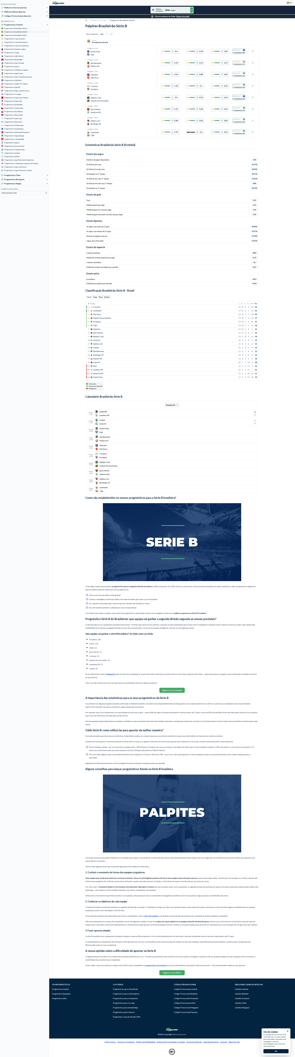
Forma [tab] (106, 297)
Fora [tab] (100, 297)
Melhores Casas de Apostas (249, 984)
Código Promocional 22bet (184, 1003)
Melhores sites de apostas (15, 7)
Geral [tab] (89, 297)
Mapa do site (234, 1042)
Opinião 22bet (240, 1003)
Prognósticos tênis (59, 998)
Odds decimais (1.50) (8, 193)
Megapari (111, 674)
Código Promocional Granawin (186, 998)
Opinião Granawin (242, 998)
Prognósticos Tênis (12, 175)
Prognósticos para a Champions (125, 998)
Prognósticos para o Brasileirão (125, 989)
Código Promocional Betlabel (185, 994)
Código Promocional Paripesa (186, 1012)
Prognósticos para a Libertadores (126, 994)
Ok (276, 1051)
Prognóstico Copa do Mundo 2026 (126, 1017)
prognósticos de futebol (155, 965)
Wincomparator (179, 1034)
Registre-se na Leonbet (172, 690)
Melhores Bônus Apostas (15, 12)
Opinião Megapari (242, 1007)
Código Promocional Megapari (186, 1007)
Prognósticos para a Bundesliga (125, 1007)
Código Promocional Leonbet (185, 989)
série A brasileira (151, 916)
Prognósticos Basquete (14, 179)
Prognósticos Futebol (13, 25)
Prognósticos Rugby (12, 183)
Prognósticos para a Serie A (124, 1012)
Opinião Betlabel (241, 994)
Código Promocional (185, 984)
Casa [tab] (95, 297)
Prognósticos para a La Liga (124, 1003)
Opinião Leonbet (241, 989)
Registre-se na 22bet (172, 973)
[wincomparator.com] (58, 3)
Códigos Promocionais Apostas (17, 16)
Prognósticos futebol (60, 989)
